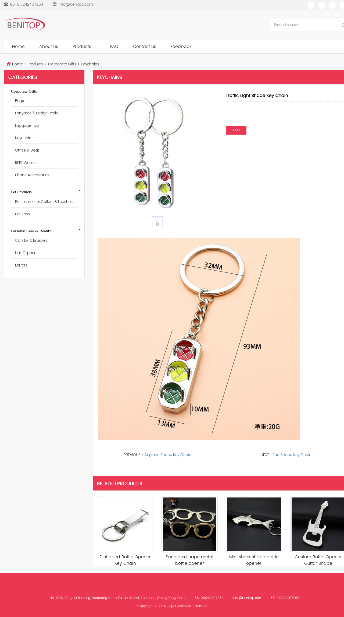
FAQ (114, 46)
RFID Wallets (26, 163)
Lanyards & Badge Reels (36, 113)
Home (18, 46)
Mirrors (21, 265)
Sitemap (200, 606)
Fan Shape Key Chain (292, 455)
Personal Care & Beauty (31, 231)
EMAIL (237, 130)
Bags (19, 101)
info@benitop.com (76, 4)
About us (48, 46)
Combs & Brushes (31, 240)
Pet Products (21, 192)
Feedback (181, 46)
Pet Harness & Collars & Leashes (44, 202)
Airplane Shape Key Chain (167, 455)
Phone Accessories (32, 175)
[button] (94, 46)
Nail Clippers (26, 253)
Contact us (144, 46)
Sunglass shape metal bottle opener (189, 560)
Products (82, 46)
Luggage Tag (27, 125)
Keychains (89, 64)
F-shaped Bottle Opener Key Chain (125, 560)
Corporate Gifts (62, 64)
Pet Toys (22, 214)
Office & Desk (27, 150)
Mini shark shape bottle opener (254, 560)
